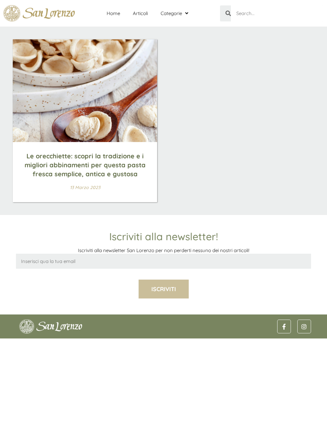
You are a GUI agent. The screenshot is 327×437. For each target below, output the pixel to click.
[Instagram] (304, 326)
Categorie (171, 13)
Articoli (140, 13)
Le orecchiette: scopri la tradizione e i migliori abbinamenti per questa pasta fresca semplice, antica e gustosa (85, 165)
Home (113, 13)
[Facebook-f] (284, 326)
